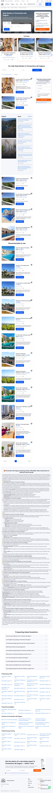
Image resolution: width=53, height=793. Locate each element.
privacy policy (41, 102)
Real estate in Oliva (18, 699)
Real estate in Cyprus (6, 741)
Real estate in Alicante (6, 676)
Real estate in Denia (6, 684)
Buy (17, 4)
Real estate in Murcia (6, 703)
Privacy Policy (31, 787)
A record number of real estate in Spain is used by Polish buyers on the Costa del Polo (25, 148)
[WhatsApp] (49, 787)
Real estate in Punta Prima (32, 691)
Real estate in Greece (44, 741)
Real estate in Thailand (32, 741)
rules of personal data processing (46, 101)
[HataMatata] (3, 780)
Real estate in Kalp (6, 680)
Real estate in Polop (44, 692)
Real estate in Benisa (19, 688)
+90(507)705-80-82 (44, 785)
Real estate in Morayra (45, 688)
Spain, (4, 57)
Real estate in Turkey (19, 738)
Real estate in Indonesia (7, 737)
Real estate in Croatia (44, 737)
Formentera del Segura (10, 57)
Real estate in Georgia (31, 745)
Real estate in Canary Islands (24, 713)
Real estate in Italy (18, 742)
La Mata (20, 286)
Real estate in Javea (31, 688)
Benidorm (20, 409)
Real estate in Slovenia (6, 748)
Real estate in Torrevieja (19, 676)
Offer (29, 785)
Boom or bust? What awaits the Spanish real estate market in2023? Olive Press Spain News (24, 168)
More (25, 4)
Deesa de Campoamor (23, 356)
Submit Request (40, 4)
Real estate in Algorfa (44, 684)
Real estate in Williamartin (19, 680)
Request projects (42, 29)
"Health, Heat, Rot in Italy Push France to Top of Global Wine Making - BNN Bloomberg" (25, 135)
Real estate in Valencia (19, 695)
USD (38, 1)
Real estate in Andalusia (23, 710)
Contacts (30, 781)
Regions (12, 4)
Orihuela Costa (21, 303)
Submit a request (44, 99)
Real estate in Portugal (32, 737)
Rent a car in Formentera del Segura (9, 719)
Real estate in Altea (44, 680)
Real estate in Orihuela (7, 695)
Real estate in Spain (31, 734)
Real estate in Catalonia (7, 713)
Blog (29, 779)
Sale (5, 22)
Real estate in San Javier (19, 691)
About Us (30, 783)
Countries (7, 4)
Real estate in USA (18, 745)
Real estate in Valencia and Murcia (9, 709)
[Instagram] (2, 786)
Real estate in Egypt (18, 749)
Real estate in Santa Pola (19, 702)
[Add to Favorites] (15, 40)
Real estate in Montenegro (20, 734)
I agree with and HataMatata (44, 102)
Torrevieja (21, 250)
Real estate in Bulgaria (6, 734)
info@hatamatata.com (44, 788)
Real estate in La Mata (44, 695)
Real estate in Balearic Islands (42, 713)
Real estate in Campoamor (7, 691)
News (19, 116)
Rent (21, 4)
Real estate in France (6, 745)
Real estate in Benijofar (7, 698)
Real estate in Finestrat (32, 698)
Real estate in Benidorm (32, 676)
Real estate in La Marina (45, 698)
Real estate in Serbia (44, 745)
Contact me (37, 770)
